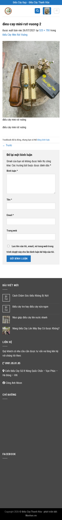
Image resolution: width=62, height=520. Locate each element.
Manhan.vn (31, 515)
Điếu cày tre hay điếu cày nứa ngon (30, 306)
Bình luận (12, 171)
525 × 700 (44, 30)
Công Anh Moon (14, 382)
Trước (7, 145)
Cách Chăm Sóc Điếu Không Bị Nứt (30, 295)
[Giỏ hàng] (47, 11)
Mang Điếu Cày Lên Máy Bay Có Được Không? (36, 328)
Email (10, 215)
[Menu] (56, 10)
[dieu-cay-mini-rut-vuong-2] (31, 79)
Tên (9, 199)
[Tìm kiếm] (37, 11)
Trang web (12, 230)
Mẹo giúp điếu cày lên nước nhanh (29, 317)
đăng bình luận (43, 140)
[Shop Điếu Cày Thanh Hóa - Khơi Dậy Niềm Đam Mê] (10, 11)
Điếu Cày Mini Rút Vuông (14, 34)
